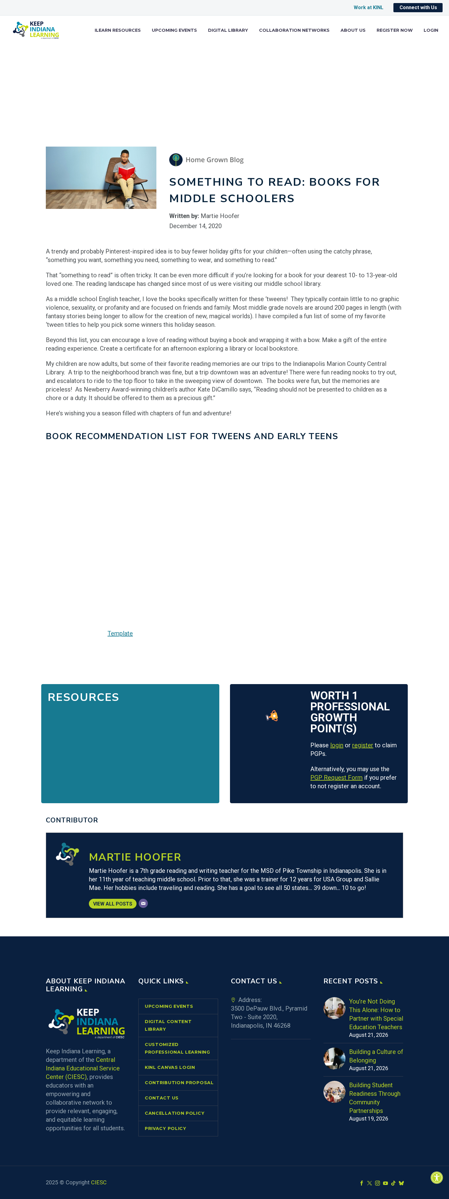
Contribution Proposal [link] (179, 1082)
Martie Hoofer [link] (135, 857)
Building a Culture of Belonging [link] (376, 1056)
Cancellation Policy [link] (174, 1113)
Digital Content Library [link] (168, 1025)
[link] (437, 1178)
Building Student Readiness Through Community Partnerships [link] (374, 1097)
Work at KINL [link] (368, 7)
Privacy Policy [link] (165, 1128)
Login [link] (431, 30)
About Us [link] (353, 30)
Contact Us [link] (162, 1098)
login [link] (336, 745)
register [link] (362, 745)
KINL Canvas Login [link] (170, 1067)
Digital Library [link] (228, 30)
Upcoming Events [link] (174, 30)
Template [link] (120, 633)
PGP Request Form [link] (336, 777)
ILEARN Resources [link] (118, 30)
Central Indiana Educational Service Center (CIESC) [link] (83, 1068)
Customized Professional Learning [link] (177, 1048)
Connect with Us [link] (418, 7)
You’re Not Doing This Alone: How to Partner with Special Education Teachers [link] (376, 1014)
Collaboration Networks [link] (294, 30)
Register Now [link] (395, 30)
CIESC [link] (99, 1182)
